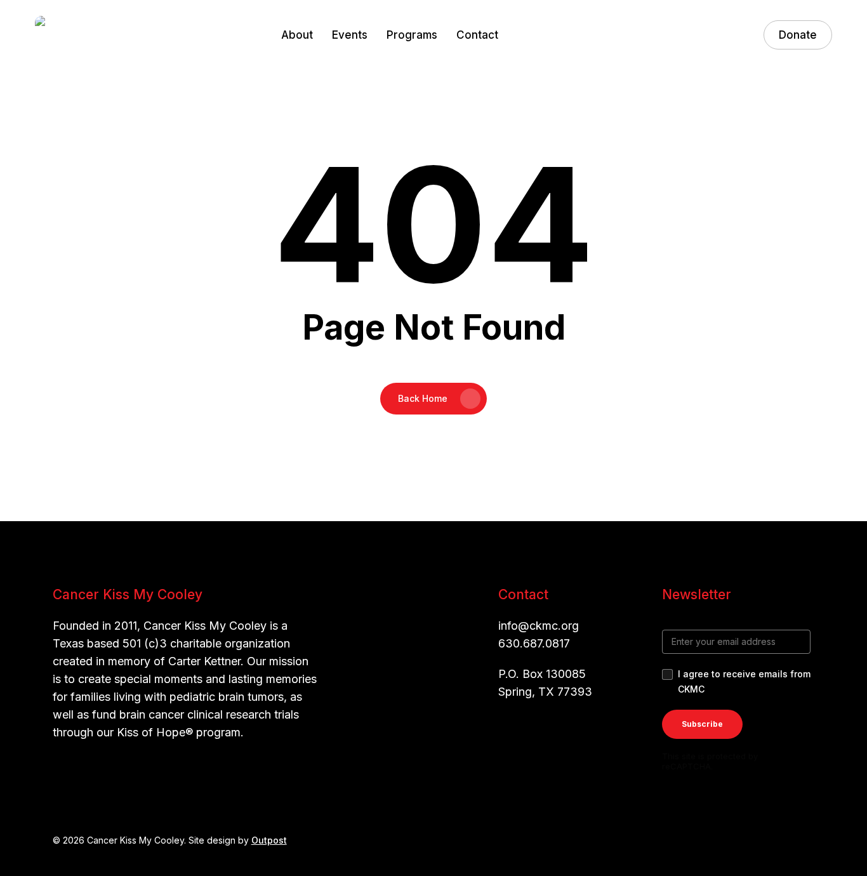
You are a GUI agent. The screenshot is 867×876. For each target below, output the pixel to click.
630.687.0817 (534, 643)
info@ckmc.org (538, 625)
